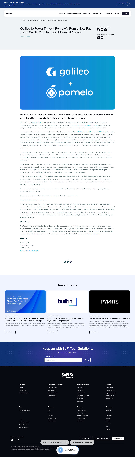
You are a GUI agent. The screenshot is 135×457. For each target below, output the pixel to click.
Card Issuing (80, 387)
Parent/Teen (80, 398)
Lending (94, 13)
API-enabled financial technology (86, 125)
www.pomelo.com (94, 234)
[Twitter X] (15, 440)
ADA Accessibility (23, 427)
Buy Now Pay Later (110, 393)
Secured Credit (109, 387)
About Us (108, 410)
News (24, 20)
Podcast (108, 429)
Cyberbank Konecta (53, 393)
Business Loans (110, 398)
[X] (98, 29)
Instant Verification (23, 413)
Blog (107, 426)
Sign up (86, 360)
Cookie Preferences (24, 422)
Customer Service (81, 418)
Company (116, 13)
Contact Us (109, 415)
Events (107, 421)
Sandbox (50, 413)
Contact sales (118, 438)
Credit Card (80, 401)
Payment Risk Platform (24, 410)
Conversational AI (52, 395)
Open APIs (50, 415)
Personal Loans (110, 395)
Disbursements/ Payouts (83, 395)
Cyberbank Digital (52, 387)
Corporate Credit (110, 390)
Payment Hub (80, 390)
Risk (101, 13)
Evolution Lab (80, 421)
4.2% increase (102, 132)
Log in (125, 13)
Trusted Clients (51, 421)
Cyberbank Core (23, 390)
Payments (86, 13)
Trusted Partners (52, 418)
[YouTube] (102, 29)
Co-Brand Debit (81, 393)
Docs (49, 410)
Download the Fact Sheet (101, 438)
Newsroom (108, 423)
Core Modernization (24, 393)
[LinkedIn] (105, 29)
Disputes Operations (82, 413)
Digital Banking (51, 390)
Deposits (61, 13)
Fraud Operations (81, 410)
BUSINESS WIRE (37, 122)
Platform (108, 13)
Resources (108, 418)
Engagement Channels (73, 13)
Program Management (82, 415)
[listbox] (85, 438)
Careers (108, 413)
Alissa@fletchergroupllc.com (29, 250)
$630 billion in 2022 (84, 132)
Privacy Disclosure (23, 424)
